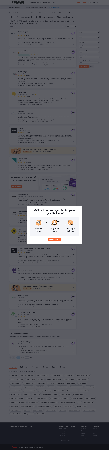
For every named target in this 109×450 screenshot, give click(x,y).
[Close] (80, 208)
